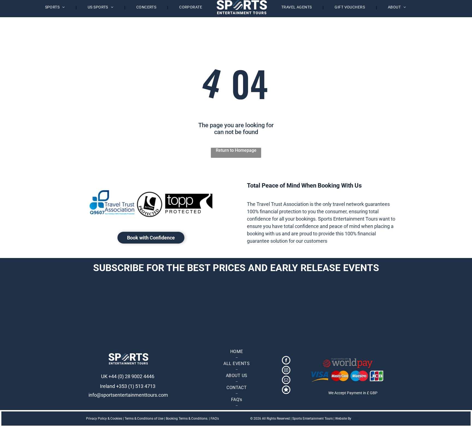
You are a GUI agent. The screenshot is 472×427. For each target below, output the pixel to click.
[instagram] (286, 371)
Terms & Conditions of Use (144, 418)
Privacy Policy (96, 418)
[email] (286, 381)
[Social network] (286, 390)
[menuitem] (55, 7)
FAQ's (215, 418)
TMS (355, 418)
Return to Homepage (236, 150)
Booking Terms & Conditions (186, 418)
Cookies (116, 418)
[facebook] (286, 361)
